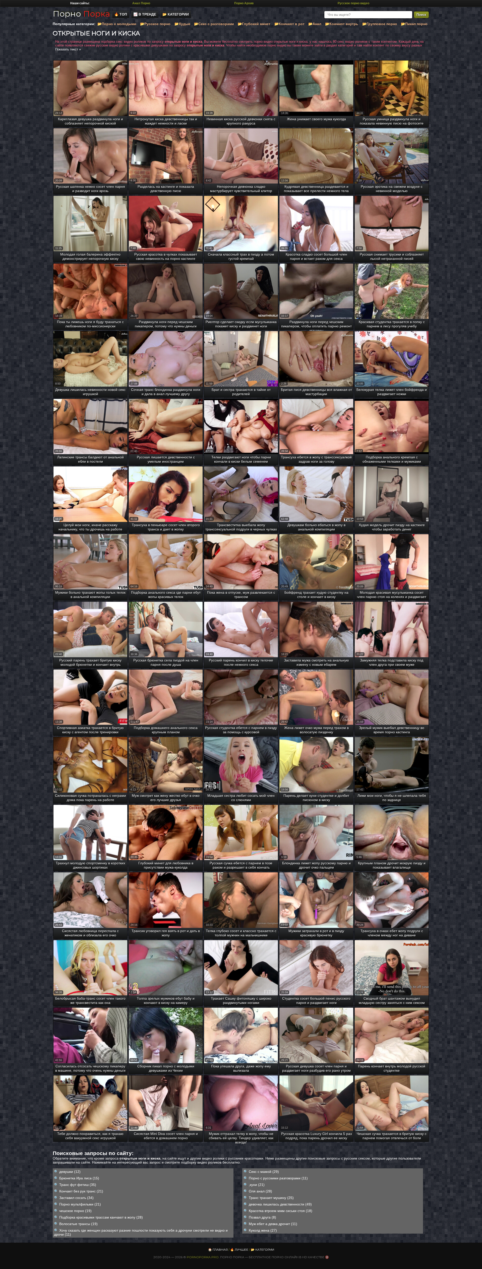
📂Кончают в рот (289, 24)
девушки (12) (70, 1172)
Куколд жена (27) (263, 1230)
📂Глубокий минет (254, 24)
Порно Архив (244, 3)
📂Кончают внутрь (341, 24)
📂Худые (182, 24)
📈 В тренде (144, 14)
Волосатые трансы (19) (78, 1224)
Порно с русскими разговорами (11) (278, 1178)
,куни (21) (257, 1185)
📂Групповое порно (379, 24)
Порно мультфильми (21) (80, 1204)
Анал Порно (141, 3)
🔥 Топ (120, 14)
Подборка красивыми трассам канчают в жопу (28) (101, 1217)
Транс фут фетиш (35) (77, 1185)
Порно (81, 14)
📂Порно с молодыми (116, 24)
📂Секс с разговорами (214, 24)
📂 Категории (175, 14)
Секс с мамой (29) (264, 1172)
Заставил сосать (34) (76, 1198)
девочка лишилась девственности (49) (280, 1204)
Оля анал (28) (260, 1191)
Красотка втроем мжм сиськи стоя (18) (280, 1211)
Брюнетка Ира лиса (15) (79, 1178)
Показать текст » (68, 49)
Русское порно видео (353, 3)
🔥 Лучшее (239, 1249)
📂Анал (314, 24)
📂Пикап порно (414, 24)
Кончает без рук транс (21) (81, 1191)
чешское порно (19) (75, 1211)
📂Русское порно (155, 24)
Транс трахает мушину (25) (271, 1198)
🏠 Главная (218, 1249)
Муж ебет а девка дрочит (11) (273, 1224)
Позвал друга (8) (262, 1217)
